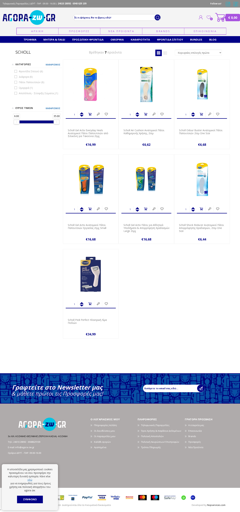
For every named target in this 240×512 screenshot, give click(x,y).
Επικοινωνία (195, 430)
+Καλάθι (90, 114)
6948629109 (34, 441)
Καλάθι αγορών (220, 17)
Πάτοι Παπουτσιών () (31, 82)
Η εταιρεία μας (196, 425)
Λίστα (165, 53)
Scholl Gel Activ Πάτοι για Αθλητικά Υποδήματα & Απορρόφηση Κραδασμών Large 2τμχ (147, 228)
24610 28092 (20, 441)
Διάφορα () (26, 76)
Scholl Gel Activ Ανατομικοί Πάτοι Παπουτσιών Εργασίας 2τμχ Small (87, 227)
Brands (163, 31)
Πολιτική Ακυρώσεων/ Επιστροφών (160, 441)
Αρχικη (37, 31)
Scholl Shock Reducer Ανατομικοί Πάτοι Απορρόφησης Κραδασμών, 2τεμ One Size (201, 228)
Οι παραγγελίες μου (104, 436)
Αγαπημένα (100, 447)
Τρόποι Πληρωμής (151, 447)
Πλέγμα (158, 53)
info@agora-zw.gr (24, 447)
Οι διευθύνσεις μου (104, 430)
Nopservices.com (216, 505)
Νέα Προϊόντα (195, 447)
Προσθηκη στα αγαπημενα (106, 114)
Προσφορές (194, 441)
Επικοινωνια (205, 31)
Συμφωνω (30, 499)
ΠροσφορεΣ (79, 31)
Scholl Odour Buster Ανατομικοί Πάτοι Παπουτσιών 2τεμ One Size (200, 132)
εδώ (30, 479)
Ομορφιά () (26, 87)
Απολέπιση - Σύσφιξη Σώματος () (38, 93)
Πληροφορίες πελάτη (105, 425)
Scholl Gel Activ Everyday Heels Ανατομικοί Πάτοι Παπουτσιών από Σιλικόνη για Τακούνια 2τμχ (88, 133)
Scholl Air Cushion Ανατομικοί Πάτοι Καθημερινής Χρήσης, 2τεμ (144, 132)
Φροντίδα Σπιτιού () (31, 71)
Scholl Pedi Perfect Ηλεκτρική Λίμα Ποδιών (87, 321)
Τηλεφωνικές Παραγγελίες (155, 425)
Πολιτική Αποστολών (152, 436)
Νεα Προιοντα (121, 31)
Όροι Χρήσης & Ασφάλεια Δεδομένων (161, 430)
